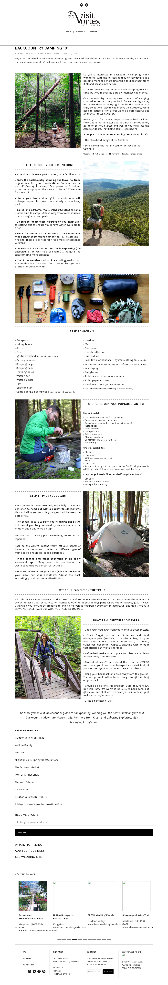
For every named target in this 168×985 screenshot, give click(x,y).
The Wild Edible (24, 782)
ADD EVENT (27, 958)
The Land (20, 752)
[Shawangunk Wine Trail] (136, 896)
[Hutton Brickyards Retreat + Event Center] (67, 896)
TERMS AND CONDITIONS (131, 968)
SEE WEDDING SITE (28, 857)
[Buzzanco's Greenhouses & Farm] (32, 896)
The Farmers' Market (27, 767)
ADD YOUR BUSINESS (30, 851)
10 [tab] (104, 939)
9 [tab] (99, 939)
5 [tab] (80, 939)
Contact (93, 32)
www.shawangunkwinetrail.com (141, 927)
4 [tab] (74, 939)
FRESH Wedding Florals (100, 915)
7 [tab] (90, 939)
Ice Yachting (22, 789)
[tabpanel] (32, 908)
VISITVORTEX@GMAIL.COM (69, 962)
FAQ (24, 952)
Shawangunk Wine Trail (135, 915)
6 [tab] (85, 939)
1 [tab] (59, 939)
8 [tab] (94, 939)
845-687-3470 (63, 958)
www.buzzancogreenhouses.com (37, 930)
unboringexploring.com (82, 722)
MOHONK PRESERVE (27, 774)
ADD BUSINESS (29, 965)
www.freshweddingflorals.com (105, 924)
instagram (81, 6)
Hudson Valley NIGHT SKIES (31, 796)
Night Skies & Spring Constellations (37, 759)
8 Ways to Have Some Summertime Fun (38, 804)
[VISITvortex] (84, 25)
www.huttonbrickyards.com (69, 927)
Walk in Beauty (23, 745)
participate (80, 32)
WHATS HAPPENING (28, 845)
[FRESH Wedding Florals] (101, 896)
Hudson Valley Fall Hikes (29, 737)
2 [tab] (64, 939)
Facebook (86, 6)
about (68, 32)
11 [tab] (109, 939)
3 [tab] (69, 939)
